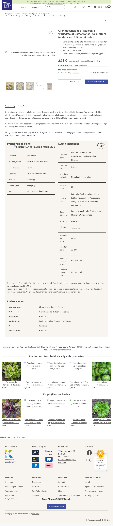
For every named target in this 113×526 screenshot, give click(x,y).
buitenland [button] (76, 73)
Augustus (34, 191)
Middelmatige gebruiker (81, 177)
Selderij (74, 198)
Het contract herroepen (56, 506)
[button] (83, 7)
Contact (61, 482)
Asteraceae (31, 155)
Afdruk (87, 482)
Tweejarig (31, 185)
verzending (36, 514)
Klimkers (74, 215)
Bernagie (81, 211)
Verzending (95, 61)
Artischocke (95, 198)
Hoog (73, 238)
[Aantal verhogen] (78, 82)
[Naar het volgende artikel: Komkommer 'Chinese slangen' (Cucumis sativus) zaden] (105, 20)
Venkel (99, 211)
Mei (72, 260)
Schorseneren (93, 194)
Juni (76, 260)
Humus (89, 152)
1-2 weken (75, 228)
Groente (30, 173)
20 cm (73, 187)
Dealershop (36, 482)
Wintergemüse (41, 173)
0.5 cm (74, 167)
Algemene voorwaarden (95, 486)
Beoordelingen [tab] (23, 106)
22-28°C (74, 249)
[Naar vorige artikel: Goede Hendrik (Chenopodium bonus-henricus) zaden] (101, 20)
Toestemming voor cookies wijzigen (69, 497)
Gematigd (31, 179)
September (43, 191)
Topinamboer (83, 198)
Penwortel (31, 161)
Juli (28, 191)
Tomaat (88, 215)
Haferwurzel (93, 201)
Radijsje (83, 194)
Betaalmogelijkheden (14, 486)
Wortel (82, 215)
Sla (86, 201)
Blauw (29, 167)
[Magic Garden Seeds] (7, 7)
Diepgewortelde (43, 161)
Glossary (35, 486)
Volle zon (75, 221)
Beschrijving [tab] (10, 106)
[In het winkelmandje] (7, 28)
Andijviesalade (77, 205)
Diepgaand (75, 160)
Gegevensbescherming (94, 491)
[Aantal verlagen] (60, 82)
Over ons (9, 482)
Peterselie (75, 194)
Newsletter (36, 495)
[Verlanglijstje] (89, 7)
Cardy (73, 201)
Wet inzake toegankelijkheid (12, 497)
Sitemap (61, 491)
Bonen (74, 211)
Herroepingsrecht (92, 495)
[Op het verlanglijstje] (50, 33)
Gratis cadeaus (64, 486)
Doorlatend (80, 152)
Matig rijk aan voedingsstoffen (83, 156)
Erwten (93, 211)
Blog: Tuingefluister (39, 491)
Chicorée (80, 201)
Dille (87, 211)
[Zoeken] (67, 7)
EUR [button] (75, 7)
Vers (73, 152)
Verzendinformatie (13, 491)
